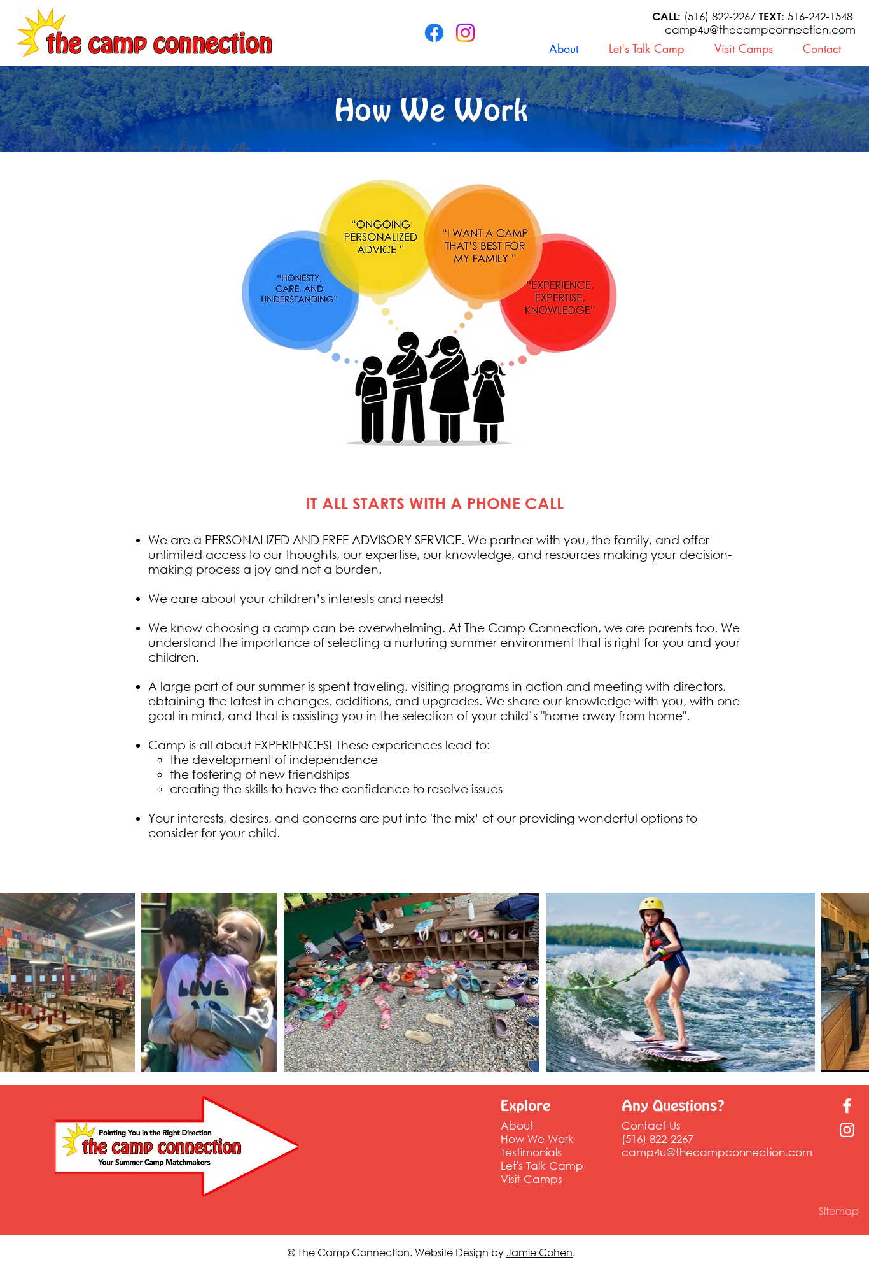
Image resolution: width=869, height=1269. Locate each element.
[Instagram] (465, 32)
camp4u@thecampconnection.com (760, 29)
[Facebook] (434, 32)
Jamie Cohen (539, 1252)
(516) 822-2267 (705, 16)
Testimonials (531, 1152)
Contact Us (651, 1125)
